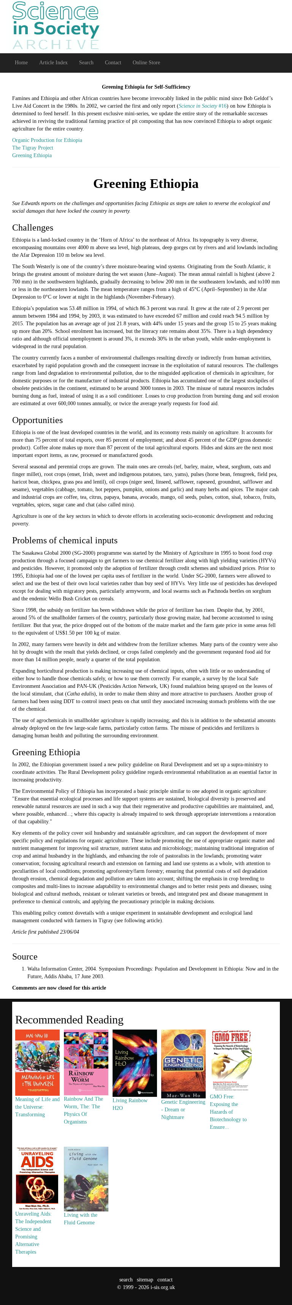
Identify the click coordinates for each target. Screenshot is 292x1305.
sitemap (145, 1280)
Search (86, 62)
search (126, 1280)
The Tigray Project (32, 148)
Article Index (53, 62)
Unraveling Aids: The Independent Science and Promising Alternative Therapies (33, 1233)
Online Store (146, 62)
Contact (113, 62)
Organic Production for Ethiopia (47, 140)
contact (165, 1280)
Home (21, 62)
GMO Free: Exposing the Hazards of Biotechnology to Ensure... (228, 1112)
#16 (203, 106)
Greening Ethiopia (32, 155)
